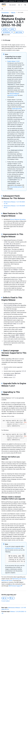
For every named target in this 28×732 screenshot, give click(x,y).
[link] (20, 12)
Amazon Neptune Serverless (18, 219)
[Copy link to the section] (2, 196)
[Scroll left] (8, 5)
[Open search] (25, 4)
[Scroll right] (21, 5)
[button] (6, 40)
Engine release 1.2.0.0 (13, 61)
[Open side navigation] (2, 9)
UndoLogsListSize (17, 108)
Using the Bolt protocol (16, 187)
